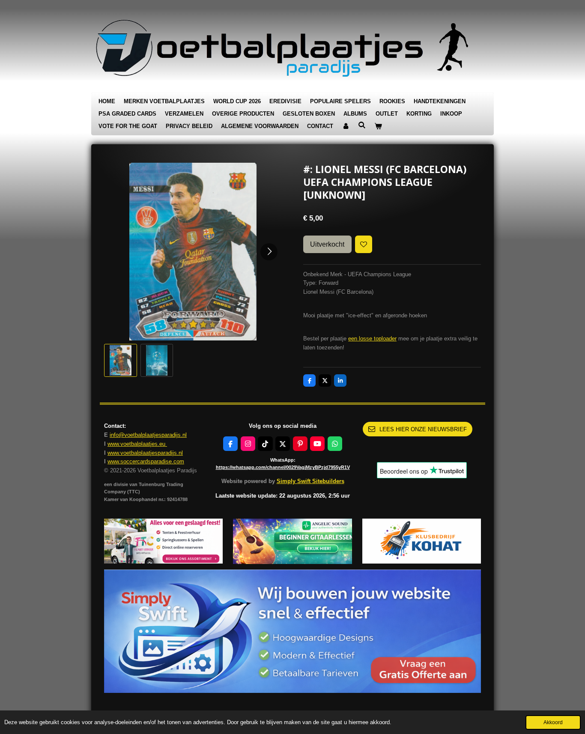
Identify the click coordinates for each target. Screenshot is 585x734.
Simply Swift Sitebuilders (310, 481)
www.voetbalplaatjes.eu (137, 444)
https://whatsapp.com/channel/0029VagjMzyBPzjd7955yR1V (283, 467)
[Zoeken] (362, 125)
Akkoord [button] (553, 722)
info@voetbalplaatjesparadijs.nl (148, 435)
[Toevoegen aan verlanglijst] (364, 244)
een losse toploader (372, 338)
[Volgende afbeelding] (269, 251)
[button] (120, 360)
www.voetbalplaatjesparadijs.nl (145, 453)
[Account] (345, 126)
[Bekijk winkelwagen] (378, 126)
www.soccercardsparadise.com (145, 461)
